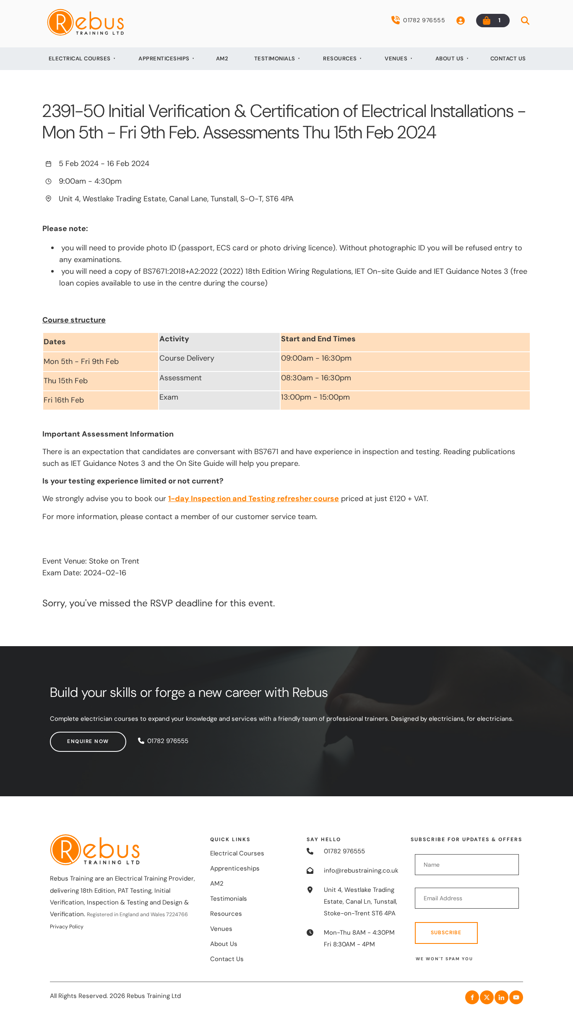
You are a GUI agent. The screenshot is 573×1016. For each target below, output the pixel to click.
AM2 (222, 58)
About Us (449, 58)
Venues (396, 58)
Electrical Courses (80, 58)
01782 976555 (424, 20)
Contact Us (508, 58)
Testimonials (274, 58)
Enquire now (71, 737)
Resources (340, 58)
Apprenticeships (164, 58)
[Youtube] (516, 997)
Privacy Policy (66, 926)
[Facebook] (472, 997)
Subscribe (446, 932)
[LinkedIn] (501, 997)
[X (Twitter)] (487, 997)
